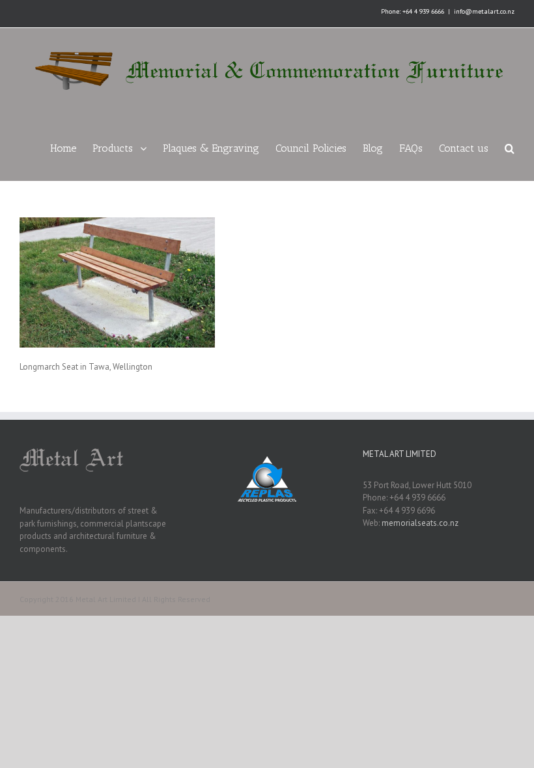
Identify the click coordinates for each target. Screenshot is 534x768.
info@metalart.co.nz (484, 11)
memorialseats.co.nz (420, 522)
